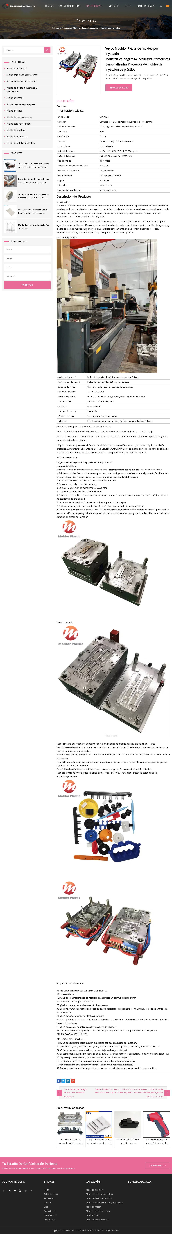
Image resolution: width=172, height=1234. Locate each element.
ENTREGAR (27, 285)
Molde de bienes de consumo (21, 81)
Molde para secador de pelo (21, 104)
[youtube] (20, 1191)
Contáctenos (146, 6)
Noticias (113, 6)
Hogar (49, 6)
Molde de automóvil (17, 68)
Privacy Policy (50, 1219)
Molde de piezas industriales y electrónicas (92, 28)
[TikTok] (31, 1191)
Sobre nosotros (69, 6)
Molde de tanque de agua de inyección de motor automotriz (75, 1092)
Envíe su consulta (119, 87)
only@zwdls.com (113, 1230)
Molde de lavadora (16, 130)
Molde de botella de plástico (21, 142)
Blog (128, 6)
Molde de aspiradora (17, 136)
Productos (93, 6)
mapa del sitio (50, 1215)
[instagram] (26, 1191)
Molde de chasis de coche (19, 117)
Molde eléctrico (14, 110)
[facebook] (4, 1191)
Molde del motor (15, 97)
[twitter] (15, 1191)
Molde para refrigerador (19, 123)
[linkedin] (9, 1191)
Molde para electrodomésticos (22, 74)
